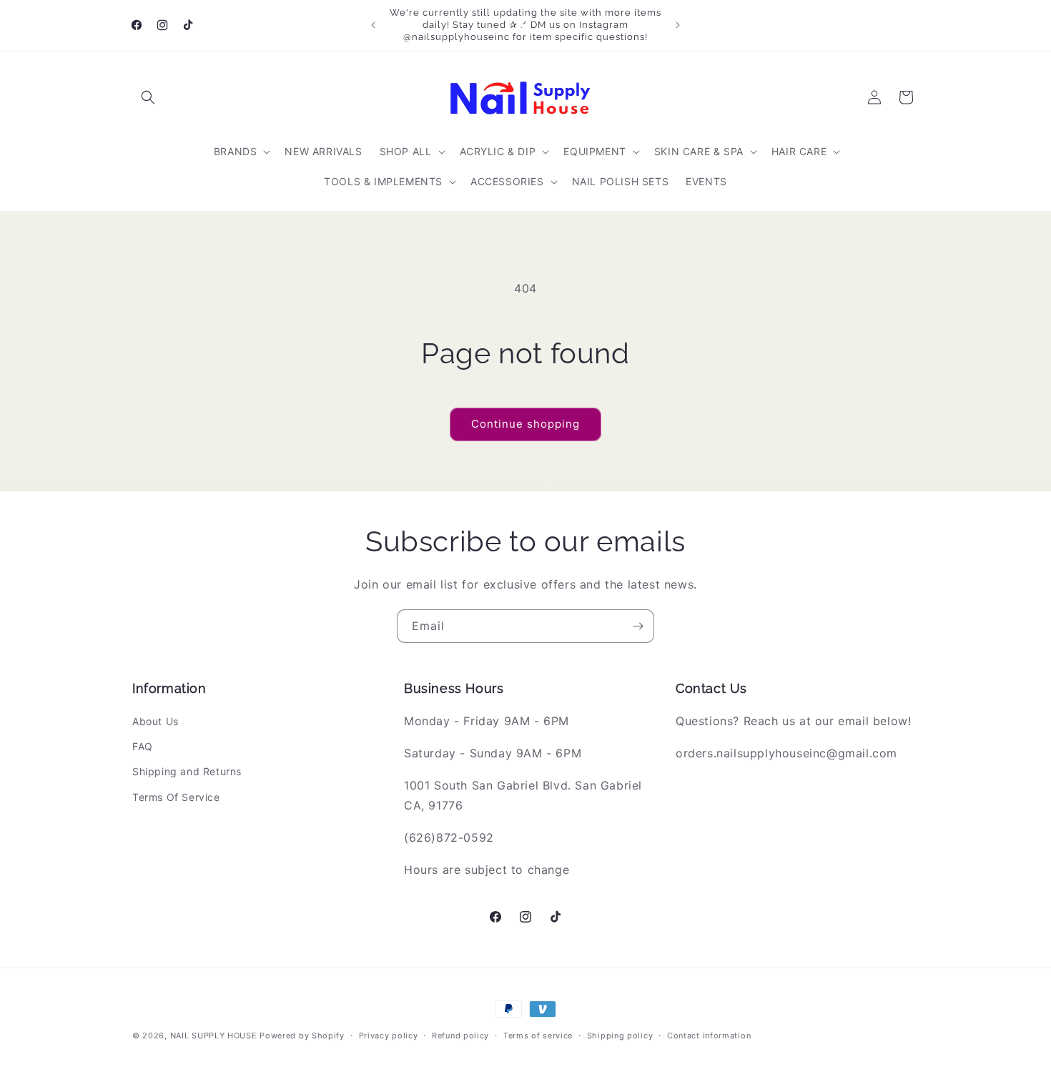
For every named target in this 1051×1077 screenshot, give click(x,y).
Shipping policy (620, 1036)
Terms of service (538, 1036)
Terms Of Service (176, 797)
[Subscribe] (637, 626)
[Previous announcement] (373, 25)
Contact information (709, 1036)
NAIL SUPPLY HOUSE (213, 1036)
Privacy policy (388, 1036)
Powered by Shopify (302, 1036)
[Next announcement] (678, 25)
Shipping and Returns (187, 771)
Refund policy (460, 1036)
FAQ (142, 746)
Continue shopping (525, 424)
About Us (155, 721)
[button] (148, 97)
